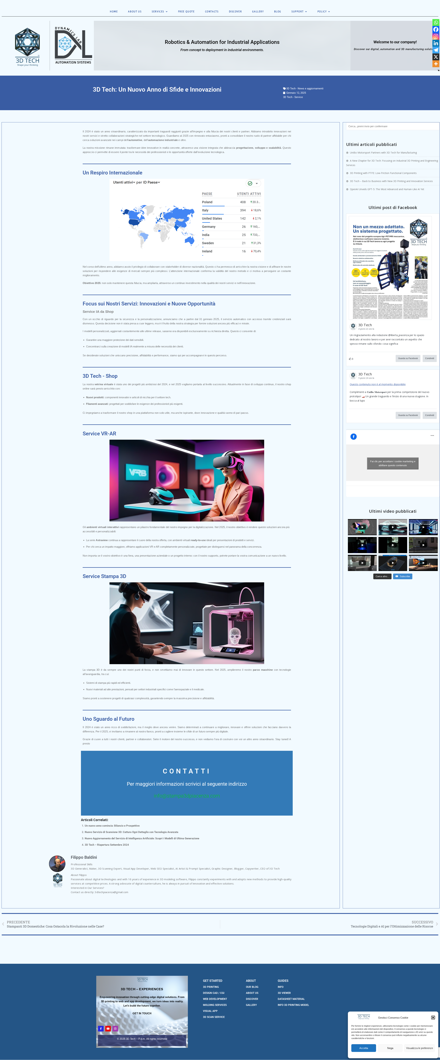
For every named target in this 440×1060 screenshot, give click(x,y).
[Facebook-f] (101, 1028)
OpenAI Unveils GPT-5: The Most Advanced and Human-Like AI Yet (387, 189)
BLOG (277, 11)
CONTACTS (212, 11)
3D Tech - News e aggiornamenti (304, 88)
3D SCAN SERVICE (214, 1017)
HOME (114, 11)
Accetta (363, 1048)
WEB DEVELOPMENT (215, 999)
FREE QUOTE (186, 11)
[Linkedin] (435, 43)
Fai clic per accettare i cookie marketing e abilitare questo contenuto (392, 463)
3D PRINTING (211, 986)
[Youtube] (108, 1028)
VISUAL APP (210, 1011)
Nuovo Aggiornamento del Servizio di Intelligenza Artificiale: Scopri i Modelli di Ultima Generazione (142, 838)
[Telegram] (435, 50)
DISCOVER (235, 11)
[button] (433, 1017)
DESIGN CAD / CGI (213, 993)
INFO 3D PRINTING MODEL (293, 1005)
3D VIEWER (284, 993)
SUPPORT (298, 11)
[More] (435, 63)
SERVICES (158, 11)
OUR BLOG (252, 986)
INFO (280, 986)
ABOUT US (134, 11)
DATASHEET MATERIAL (291, 999)
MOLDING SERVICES (215, 1005)
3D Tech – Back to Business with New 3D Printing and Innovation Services (391, 181)
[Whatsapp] (435, 22)
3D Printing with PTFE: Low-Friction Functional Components (383, 173)
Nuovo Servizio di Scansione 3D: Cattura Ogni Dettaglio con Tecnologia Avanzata (131, 832)
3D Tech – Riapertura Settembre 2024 (107, 844)
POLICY (322, 11)
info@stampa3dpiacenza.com (187, 796)
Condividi (429, 358)
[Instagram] (435, 36)
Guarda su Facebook (408, 358)
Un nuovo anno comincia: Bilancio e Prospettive (112, 825)
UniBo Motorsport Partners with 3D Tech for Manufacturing (383, 152)
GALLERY (258, 11)
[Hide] (438, 70)
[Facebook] (435, 29)
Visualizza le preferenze (419, 1048)
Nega (390, 1048)
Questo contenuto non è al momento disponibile (378, 384)
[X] (435, 56)
